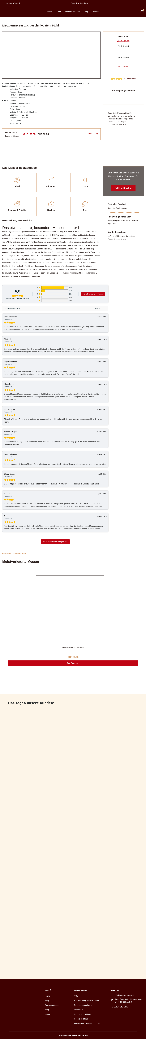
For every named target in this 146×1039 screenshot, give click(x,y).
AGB (76, 996)
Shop (58, 12)
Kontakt (96, 12)
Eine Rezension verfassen (93, 294)
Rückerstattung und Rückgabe (86, 1001)
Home (49, 12)
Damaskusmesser (72, 12)
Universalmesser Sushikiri (73, 648)
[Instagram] (117, 1011)
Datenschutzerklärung (83, 1005)
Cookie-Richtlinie (81, 1019)
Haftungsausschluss (82, 1014)
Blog (86, 12)
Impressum (78, 1010)
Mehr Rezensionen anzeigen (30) (55, 542)
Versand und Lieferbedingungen (87, 1023)
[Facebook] (112, 1011)
